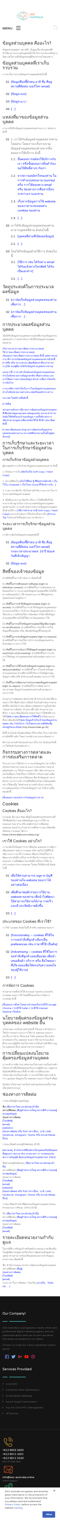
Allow (49, 1514)
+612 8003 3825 (13, 1450)
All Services (12, 1413)
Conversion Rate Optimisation (22, 1389)
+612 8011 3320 (13, 1458)
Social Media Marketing (19, 1395)
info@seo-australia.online (18, 1477)
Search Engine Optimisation (21, 1401)
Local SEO (12, 1384)
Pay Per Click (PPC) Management (24, 1407)
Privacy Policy (13, 1504)
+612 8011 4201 (13, 1454)
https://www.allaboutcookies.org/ (20, 834)
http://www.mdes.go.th (35, 727)
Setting (18, 1507)
